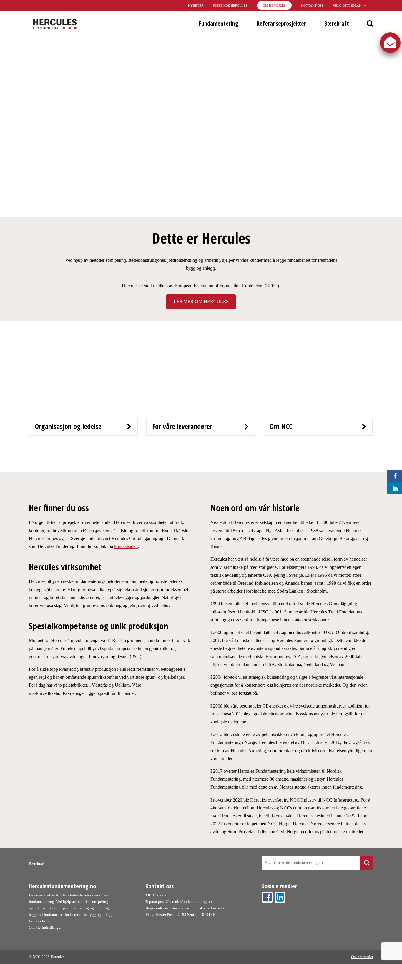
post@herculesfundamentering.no (185, 901)
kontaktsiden (126, 546)
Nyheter (195, 5)
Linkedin (280, 897)
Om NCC (281, 426)
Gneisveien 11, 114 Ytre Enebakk (198, 908)
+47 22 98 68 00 (165, 895)
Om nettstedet (362, 957)
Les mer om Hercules (201, 301)
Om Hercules (274, 5)
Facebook (267, 897)
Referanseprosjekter (281, 23)
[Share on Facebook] (393, 476)
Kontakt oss (312, 5)
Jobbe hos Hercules (230, 5)
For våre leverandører (182, 426)
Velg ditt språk (347, 5)
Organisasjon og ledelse (68, 426)
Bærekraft (336, 23)
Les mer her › (39, 921)
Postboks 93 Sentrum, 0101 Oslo (193, 914)
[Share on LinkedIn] (393, 488)
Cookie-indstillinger (45, 927)
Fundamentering (218, 23)
